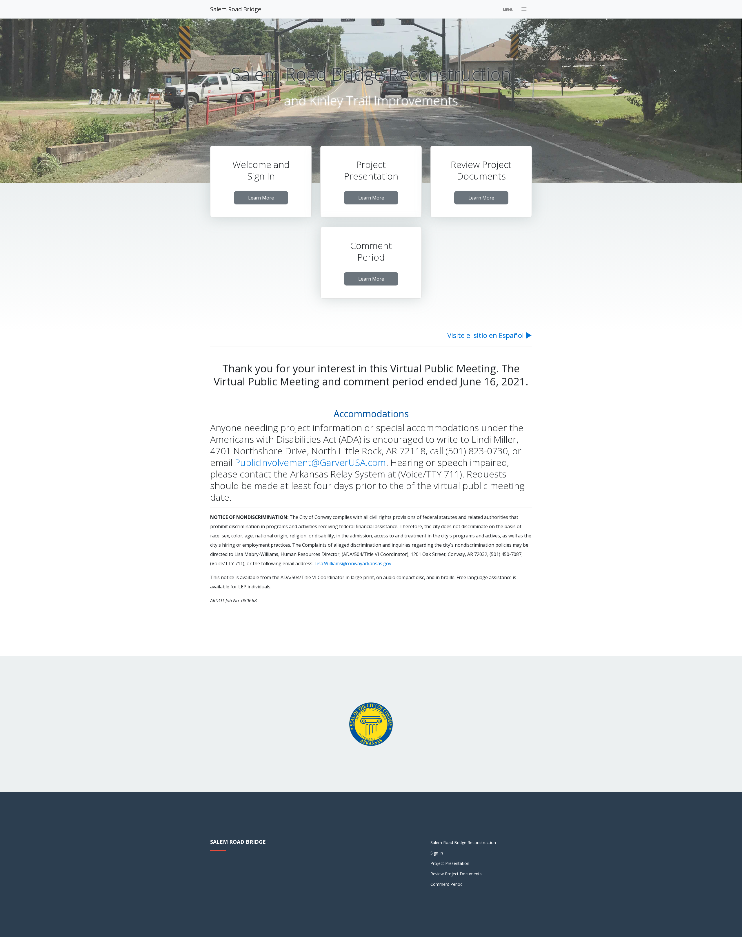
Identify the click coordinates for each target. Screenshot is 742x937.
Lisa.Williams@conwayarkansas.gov (352, 563)
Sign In (436, 853)
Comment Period (446, 884)
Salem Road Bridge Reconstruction (463, 842)
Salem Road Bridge (235, 9)
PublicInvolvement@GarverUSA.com (310, 462)
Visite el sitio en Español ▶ (489, 335)
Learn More (261, 198)
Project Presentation (449, 863)
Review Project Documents (456, 873)
